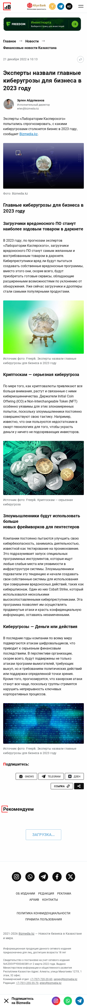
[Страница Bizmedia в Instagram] (16, 876)
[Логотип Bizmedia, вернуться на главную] (7, 6)
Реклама (64, 893)
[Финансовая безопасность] (36, 6)
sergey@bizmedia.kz (65, 979)
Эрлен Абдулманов (30, 100)
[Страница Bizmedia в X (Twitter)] (70, 876)
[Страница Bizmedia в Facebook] (57, 876)
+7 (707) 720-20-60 (41, 979)
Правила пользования (43, 919)
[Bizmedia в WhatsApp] (68, 1001)
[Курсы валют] (52, 6)
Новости (32, 41)
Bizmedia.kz (28, 134)
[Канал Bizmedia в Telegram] (43, 876)
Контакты (50, 899)
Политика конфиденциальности (43, 913)
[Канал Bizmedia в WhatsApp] (30, 876)
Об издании (25, 893)
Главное (9, 41)
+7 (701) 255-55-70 (27, 983)
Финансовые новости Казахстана (30, 48)
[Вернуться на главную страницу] (80, 59)
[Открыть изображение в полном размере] (43, 166)
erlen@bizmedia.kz (28, 108)
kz (69, 6)
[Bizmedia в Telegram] (79, 1001)
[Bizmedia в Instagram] (56, 1001)
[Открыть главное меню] (81, 6)
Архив (34, 899)
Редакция (46, 893)
